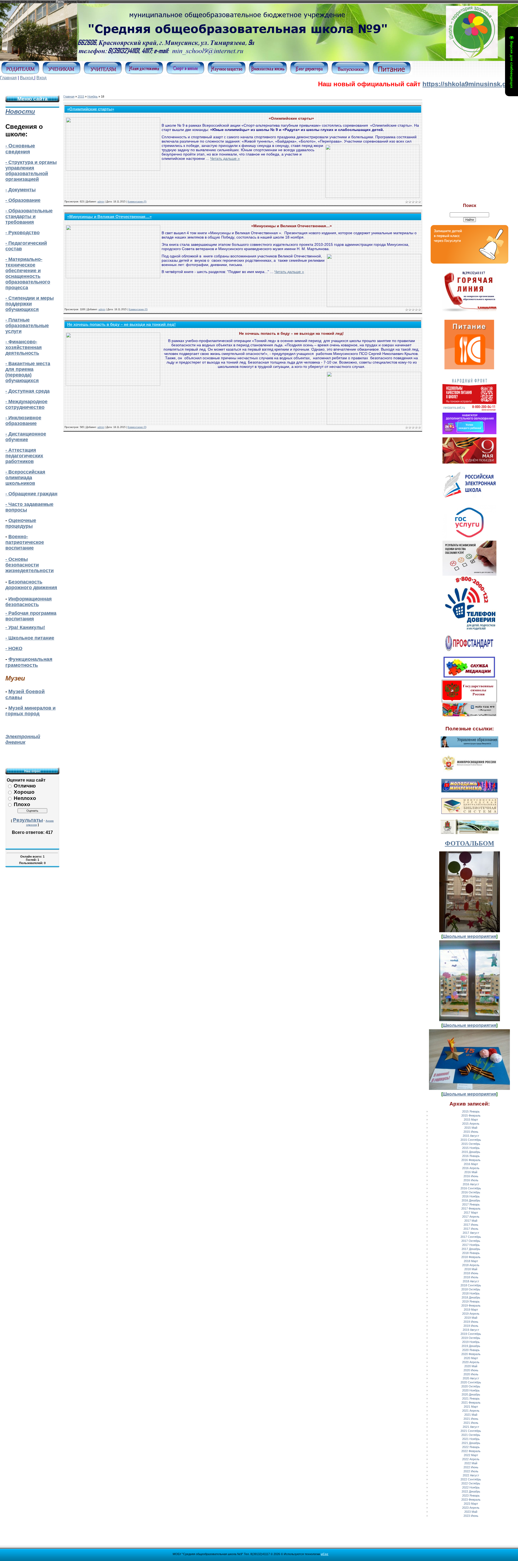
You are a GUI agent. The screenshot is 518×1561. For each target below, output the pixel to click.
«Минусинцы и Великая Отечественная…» (109, 217)
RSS (92, 1)
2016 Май (470, 1172)
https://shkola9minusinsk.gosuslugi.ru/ (439, 84)
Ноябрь (92, 96)
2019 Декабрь (471, 1346)
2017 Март (471, 1212)
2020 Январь (471, 1350)
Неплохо (25, 798)
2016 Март (471, 1164)
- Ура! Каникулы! (25, 627)
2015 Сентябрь (471, 1139)
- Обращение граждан (31, 493)
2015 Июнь (471, 1131)
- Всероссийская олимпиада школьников (25, 477)
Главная (8, 77)
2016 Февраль (470, 1160)
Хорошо (24, 792)
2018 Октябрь (470, 1289)
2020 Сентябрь (471, 1382)
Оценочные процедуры (20, 523)
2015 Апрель (470, 1123)
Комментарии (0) (137, 201)
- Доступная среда (27, 391)
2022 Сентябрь (471, 1479)
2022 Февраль (470, 1451)
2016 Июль (471, 1180)
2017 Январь (471, 1204)
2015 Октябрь (470, 1143)
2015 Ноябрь (471, 1147)
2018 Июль (471, 1277)
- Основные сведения (20, 148)
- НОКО (13, 648)
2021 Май (470, 1414)
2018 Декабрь (471, 1297)
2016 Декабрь (471, 1200)
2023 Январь (471, 1495)
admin (100, 201)
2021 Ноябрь (471, 1439)
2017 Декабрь (471, 1249)
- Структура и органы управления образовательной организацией (31, 171)
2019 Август (471, 1329)
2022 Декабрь (471, 1491)
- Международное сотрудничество (26, 404)
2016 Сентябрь (471, 1188)
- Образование (22, 200)
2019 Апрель (470, 1313)
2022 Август (471, 1475)
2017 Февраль (470, 1208)
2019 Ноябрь (471, 1342)
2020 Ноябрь (471, 1390)
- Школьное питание (29, 638)
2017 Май (470, 1220)
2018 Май (470, 1269)
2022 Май (470, 1463)
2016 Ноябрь (471, 1196)
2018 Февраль (470, 1257)
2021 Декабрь (471, 1443)
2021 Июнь (471, 1418)
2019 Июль (471, 1325)
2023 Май (470, 1511)
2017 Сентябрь (471, 1236)
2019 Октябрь (470, 1337)
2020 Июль (471, 1374)
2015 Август (471, 1135)
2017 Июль (471, 1228)
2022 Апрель (470, 1459)
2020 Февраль (470, 1354)
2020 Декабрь (471, 1394)
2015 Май (470, 1127)
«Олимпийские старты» (90, 109)
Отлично (25, 786)
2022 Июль (471, 1471)
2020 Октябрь (470, 1386)
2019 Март (471, 1309)
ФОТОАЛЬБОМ (469, 843)
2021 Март (471, 1406)
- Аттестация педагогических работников (24, 455)
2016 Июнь (471, 1176)
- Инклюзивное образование (23, 420)
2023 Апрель (470, 1507)
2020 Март (471, 1358)
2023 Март (471, 1503)
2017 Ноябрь (471, 1244)
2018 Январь (471, 1253)
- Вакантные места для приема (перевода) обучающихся (27, 372)
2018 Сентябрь (471, 1285)
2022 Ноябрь (471, 1487)
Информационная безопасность (28, 601)
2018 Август (471, 1281)
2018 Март (471, 1261)
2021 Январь (471, 1398)
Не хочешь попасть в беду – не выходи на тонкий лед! (121, 324)
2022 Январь (471, 1447)
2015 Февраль (470, 1115)
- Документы (20, 189)
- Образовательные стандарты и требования (29, 216)
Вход (41, 77)
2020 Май (470, 1366)
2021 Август (471, 1426)
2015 (81, 96)
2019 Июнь (471, 1321)
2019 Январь (471, 1301)
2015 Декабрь (471, 1152)
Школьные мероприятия (469, 936)
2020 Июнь (471, 1370)
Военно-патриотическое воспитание (24, 542)
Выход (26, 77)
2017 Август (471, 1232)
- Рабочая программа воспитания (30, 615)
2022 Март (471, 1455)
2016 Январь (471, 1156)
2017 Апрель (470, 1216)
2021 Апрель (470, 1410)
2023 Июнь (471, 1515)
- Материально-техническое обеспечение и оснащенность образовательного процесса (27, 273)
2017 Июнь (471, 1224)
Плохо (22, 804)
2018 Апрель (470, 1265)
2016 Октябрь (470, 1192)
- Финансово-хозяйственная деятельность (23, 347)
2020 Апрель (470, 1362)
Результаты (28, 820)
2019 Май (470, 1317)
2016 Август (471, 1184)
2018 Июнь (471, 1273)
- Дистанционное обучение (25, 436)
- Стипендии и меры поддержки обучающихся (29, 303)
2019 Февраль (470, 1305)
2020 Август (471, 1378)
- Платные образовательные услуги (27, 325)
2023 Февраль (470, 1499)
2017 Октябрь (470, 1240)
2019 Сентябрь (471, 1333)
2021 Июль (471, 1422)
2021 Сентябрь (471, 1430)
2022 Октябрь (470, 1483)
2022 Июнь (471, 1467)
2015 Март (471, 1119)
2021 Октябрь (470, 1434)
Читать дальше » (225, 158)
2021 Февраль (470, 1402)
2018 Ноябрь (471, 1293)
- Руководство (22, 232)
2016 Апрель (470, 1168)
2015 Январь (471, 1111)
